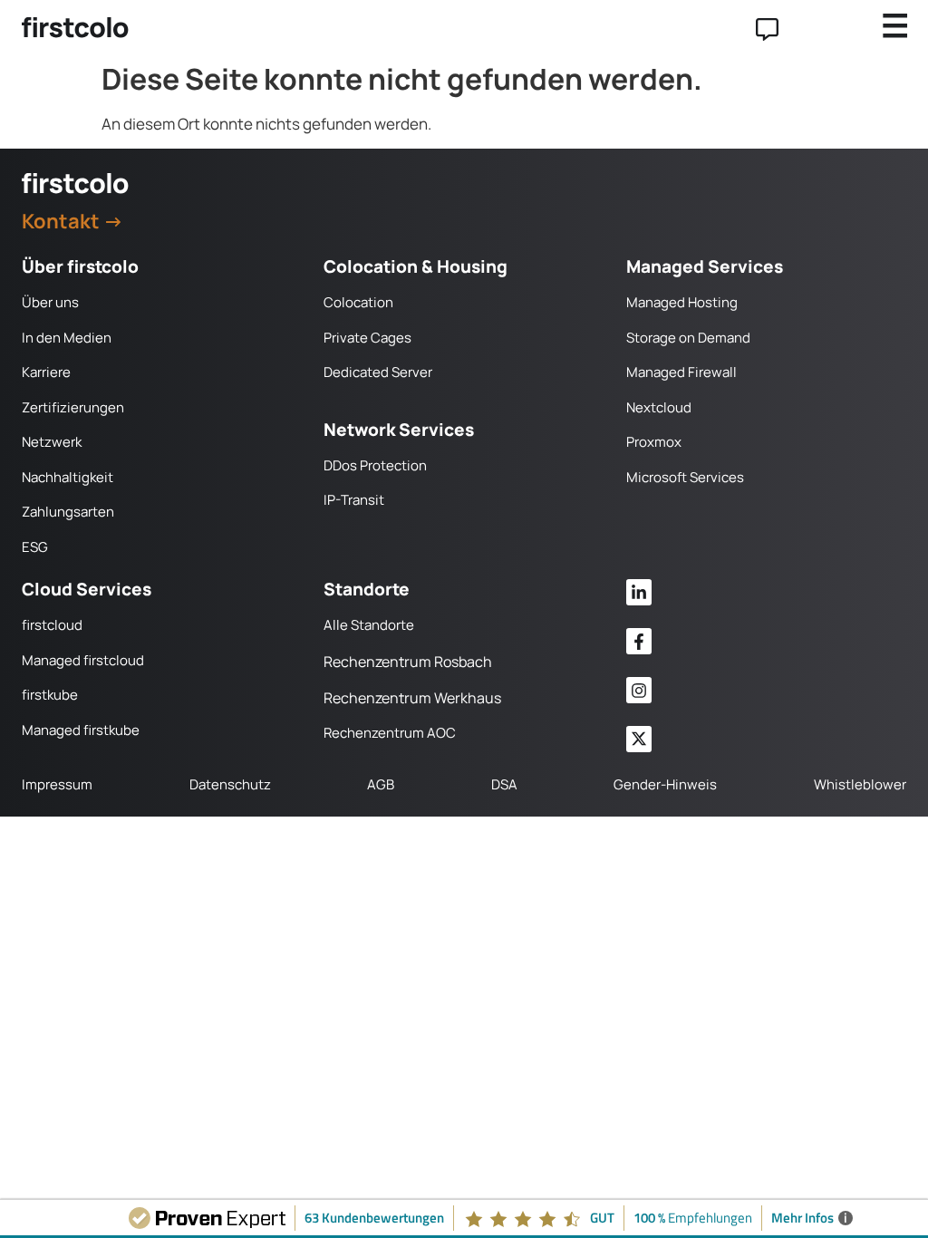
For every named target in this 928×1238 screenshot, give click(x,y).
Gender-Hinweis (665, 784)
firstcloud (52, 624)
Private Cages (367, 337)
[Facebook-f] (639, 641)
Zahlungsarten (68, 511)
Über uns (50, 302)
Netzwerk (52, 441)
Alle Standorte (369, 624)
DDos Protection (375, 465)
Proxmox (654, 441)
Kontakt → (72, 221)
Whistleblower (860, 784)
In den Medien (66, 337)
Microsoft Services (685, 477)
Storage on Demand (688, 337)
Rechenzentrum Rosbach (408, 662)
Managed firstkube (81, 730)
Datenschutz (230, 784)
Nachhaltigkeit (67, 477)
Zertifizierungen (73, 407)
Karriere (46, 372)
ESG (35, 546)
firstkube (50, 694)
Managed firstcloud (83, 660)
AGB (380, 784)
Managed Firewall (681, 372)
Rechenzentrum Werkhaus (412, 698)
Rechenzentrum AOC (390, 732)
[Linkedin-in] (639, 592)
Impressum (57, 784)
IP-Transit (354, 499)
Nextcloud (658, 407)
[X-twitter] (639, 739)
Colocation (358, 302)
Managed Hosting (682, 302)
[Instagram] (639, 690)
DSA (504, 784)
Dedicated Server (378, 372)
